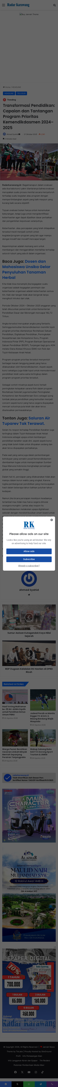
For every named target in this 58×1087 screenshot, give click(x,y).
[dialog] (29, 544)
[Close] (51, 520)
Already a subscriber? (29, 565)
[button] (29, 551)
